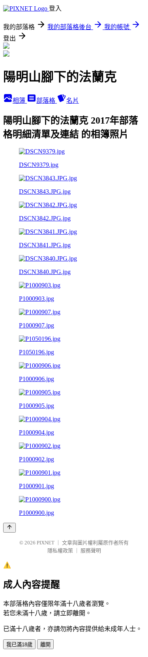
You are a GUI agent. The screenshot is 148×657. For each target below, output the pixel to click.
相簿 (20, 100)
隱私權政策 (60, 550)
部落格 (46, 100)
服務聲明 (91, 550)
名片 (72, 100)
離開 (45, 645)
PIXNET (45, 543)
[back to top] (9, 528)
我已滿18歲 (19, 645)
